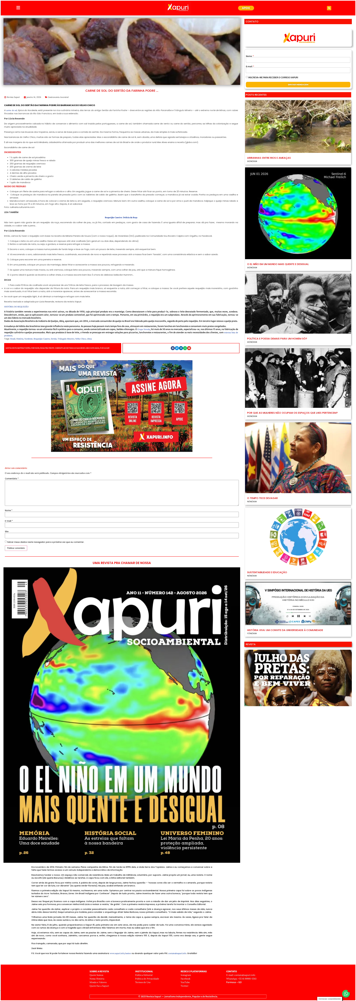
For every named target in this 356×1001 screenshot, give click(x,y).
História (19, 339)
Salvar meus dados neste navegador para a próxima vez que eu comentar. (45, 542)
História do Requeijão (16, 306)
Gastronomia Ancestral (58, 97)
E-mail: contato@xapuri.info (240, 975)
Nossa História (97, 978)
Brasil (12, 339)
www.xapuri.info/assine (120, 953)
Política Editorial (143, 975)
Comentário (12, 479)
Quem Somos (96, 975)
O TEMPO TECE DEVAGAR (262, 498)
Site (6, 531)
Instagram (186, 975)
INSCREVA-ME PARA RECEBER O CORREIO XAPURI (273, 77)
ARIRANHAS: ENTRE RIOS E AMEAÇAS (269, 158)
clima (89, 339)
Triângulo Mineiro (66, 339)
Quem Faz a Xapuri (99, 985)
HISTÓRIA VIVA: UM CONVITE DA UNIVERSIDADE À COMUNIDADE (285, 630)
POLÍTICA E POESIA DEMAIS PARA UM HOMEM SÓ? (277, 338)
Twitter (184, 985)
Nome (8, 510)
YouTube (185, 982)
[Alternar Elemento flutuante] (346, 994)
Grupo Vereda (143, 329)
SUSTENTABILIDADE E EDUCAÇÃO (267, 572)
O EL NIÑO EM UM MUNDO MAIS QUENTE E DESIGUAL (278, 264)
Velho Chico (80, 339)
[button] (329, 8)
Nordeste (28, 339)
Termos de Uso (142, 982)
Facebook (185, 978)
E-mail (9, 521)
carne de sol (11, 110)
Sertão (54, 339)
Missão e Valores (98, 982)
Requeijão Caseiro (42, 339)
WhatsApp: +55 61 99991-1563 (241, 978)
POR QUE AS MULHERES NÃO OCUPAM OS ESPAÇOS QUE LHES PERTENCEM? (292, 412)
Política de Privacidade (147, 978)
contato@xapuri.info (177, 953)
